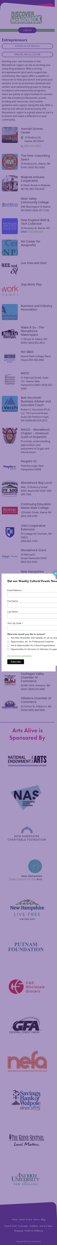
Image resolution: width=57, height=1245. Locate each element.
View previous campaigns (19, 655)
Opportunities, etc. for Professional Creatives (32, 641)
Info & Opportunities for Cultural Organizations (33, 645)
